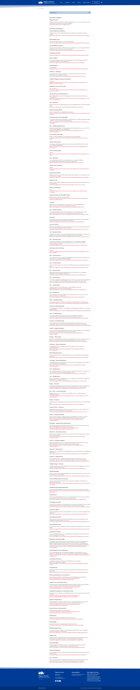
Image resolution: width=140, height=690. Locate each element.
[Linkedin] (57, 681)
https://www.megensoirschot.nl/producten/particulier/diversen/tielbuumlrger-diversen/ (67, 468)
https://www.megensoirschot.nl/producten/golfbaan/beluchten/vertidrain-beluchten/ (67, 76)
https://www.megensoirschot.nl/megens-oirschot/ (59, 24)
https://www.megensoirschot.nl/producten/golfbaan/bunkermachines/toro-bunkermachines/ (69, 214)
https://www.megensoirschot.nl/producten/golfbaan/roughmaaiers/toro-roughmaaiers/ (67, 373)
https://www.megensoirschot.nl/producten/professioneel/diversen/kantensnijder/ (66, 625)
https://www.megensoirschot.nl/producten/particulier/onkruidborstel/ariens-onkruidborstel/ (68, 357)
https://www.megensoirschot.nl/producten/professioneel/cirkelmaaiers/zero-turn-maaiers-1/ (68, 229)
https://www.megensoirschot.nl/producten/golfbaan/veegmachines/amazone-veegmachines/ (69, 453)
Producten (67, 2)
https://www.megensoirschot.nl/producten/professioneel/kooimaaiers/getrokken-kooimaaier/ (69, 536)
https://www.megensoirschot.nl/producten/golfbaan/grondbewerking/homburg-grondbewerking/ (69, 310)
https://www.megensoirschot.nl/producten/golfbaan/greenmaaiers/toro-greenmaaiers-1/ (68, 282)
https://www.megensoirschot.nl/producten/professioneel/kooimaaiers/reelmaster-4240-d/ (68, 514)
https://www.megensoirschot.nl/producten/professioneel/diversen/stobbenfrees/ (66, 619)
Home (61, 2)
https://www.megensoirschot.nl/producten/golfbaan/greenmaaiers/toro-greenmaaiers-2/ (68, 289)
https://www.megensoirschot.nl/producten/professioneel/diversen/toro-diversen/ (66, 662)
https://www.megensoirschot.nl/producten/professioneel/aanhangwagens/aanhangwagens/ (68, 68)
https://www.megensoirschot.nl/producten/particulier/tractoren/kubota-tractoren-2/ (67, 388)
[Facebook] (55, 681)
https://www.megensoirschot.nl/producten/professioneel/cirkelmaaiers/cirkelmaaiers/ (67, 50)
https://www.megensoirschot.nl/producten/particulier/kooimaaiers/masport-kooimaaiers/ (68, 341)
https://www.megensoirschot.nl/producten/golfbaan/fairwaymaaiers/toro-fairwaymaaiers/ (68, 245)
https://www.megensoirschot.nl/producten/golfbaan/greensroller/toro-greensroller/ (67, 297)
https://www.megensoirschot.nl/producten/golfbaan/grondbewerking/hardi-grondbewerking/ (69, 303)
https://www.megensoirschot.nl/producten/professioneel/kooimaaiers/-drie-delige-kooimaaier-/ (69, 506)
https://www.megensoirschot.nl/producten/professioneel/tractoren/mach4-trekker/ (67, 62)
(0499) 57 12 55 (60, 677)
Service (73, 2)
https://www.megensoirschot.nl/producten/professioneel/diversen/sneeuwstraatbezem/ (67, 654)
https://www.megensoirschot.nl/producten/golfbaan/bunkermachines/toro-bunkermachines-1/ (69, 236)
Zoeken (42, 8)
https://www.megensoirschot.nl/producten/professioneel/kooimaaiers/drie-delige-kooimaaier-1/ (69, 529)
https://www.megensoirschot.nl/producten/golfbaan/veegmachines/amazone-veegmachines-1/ (69, 461)
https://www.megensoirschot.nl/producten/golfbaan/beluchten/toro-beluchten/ (66, 107)
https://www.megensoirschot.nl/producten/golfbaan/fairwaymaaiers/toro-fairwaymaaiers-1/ (68, 260)
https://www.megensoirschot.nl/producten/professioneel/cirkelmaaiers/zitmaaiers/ (66, 221)
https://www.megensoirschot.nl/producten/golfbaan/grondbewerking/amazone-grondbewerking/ (69, 325)
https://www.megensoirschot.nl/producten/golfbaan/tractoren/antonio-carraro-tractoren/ (68, 411)
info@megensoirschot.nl (61, 678)
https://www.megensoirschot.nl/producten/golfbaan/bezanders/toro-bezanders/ (66, 162)
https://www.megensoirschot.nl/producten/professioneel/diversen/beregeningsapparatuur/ (68, 632)
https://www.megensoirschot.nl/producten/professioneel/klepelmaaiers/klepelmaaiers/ (67, 499)
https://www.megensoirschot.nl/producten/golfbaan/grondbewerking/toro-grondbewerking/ (68, 318)
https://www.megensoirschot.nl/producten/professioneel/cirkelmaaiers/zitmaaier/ (66, 207)
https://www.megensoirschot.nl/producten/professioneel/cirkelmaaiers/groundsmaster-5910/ (68, 55)
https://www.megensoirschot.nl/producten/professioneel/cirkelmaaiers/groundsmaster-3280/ (69, 177)
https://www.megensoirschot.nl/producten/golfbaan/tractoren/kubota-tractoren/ (66, 404)
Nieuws (78, 2)
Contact (95, 2)
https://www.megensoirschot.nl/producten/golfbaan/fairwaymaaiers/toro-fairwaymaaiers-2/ (68, 267)
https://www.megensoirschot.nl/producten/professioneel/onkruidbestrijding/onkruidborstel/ (68, 572)
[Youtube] (60, 681)
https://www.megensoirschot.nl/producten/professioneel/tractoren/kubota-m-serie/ (67, 184)
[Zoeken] (89, 12)
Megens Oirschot (86, 2)
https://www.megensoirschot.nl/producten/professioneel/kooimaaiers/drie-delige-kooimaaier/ (69, 521)
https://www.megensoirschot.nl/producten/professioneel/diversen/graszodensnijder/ (67, 647)
